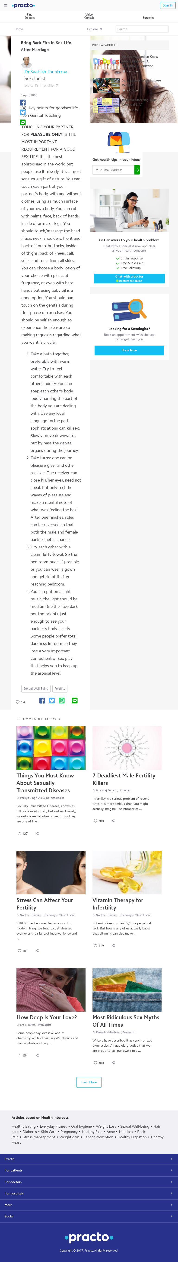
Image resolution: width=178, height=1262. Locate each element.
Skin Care (48, 1131)
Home (18, 29)
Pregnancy (69, 1131)
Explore (92, 29)
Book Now (129, 350)
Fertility (59, 689)
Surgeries (148, 17)
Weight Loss (106, 1126)
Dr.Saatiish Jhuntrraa (46, 71)
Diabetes (30, 1131)
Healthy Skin (92, 1131)
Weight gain (69, 1137)
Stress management (39, 1137)
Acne (111, 1131)
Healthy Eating (24, 1126)
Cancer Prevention (98, 1137)
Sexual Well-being (35, 689)
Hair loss (126, 1131)
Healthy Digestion (132, 1137)
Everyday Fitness (53, 1126)
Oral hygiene (81, 1126)
